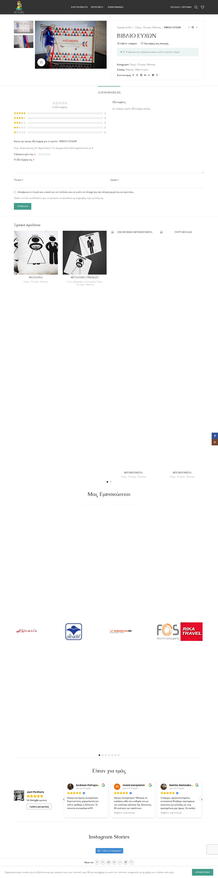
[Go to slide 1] (107, 482)
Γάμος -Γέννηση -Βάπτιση (148, 27)
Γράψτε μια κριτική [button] (39, 806)
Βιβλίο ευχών (142, 69)
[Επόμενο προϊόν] (197, 27)
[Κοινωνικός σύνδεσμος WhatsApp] (149, 75)
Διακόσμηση (90, 281)
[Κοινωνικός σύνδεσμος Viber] (157, 75)
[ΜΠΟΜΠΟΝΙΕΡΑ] (133, 350)
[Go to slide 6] (115, 755)
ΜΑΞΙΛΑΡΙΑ (36, 277)
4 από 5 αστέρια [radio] (47, 154)
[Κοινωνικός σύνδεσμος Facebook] (133, 75)
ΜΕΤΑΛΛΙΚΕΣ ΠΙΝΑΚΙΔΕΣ (85, 277)
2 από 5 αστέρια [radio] (42, 154)
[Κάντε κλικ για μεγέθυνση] (41, 62)
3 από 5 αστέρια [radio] (44, 154)
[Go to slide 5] (112, 755)
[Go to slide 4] (109, 755)
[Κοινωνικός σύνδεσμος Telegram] (153, 75)
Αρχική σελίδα (124, 27)
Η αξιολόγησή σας (24, 159)
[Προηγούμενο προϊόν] (189, 27)
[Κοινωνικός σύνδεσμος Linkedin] (145, 75)
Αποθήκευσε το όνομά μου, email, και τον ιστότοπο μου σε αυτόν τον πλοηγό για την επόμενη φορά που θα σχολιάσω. (75, 192)
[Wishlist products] (202, 7)
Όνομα (18, 179)
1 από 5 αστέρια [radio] (39, 154)
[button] (201, 799)
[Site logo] (19, 6)
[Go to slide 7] (118, 755)
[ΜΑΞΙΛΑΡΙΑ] (36, 253)
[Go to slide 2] (110, 482)
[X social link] (137, 75)
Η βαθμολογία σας (24, 154)
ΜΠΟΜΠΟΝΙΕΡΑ (133, 472)
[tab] (109, 91)
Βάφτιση (130, 69)
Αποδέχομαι (202, 872)
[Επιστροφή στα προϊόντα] (193, 27)
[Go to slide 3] (106, 755)
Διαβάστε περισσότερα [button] (77, 812)
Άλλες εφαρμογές (75, 281)
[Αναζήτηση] (196, 7)
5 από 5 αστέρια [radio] (49, 154)
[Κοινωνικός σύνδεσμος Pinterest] (141, 75)
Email (115, 179)
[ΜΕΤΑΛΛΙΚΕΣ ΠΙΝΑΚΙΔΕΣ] (85, 253)
